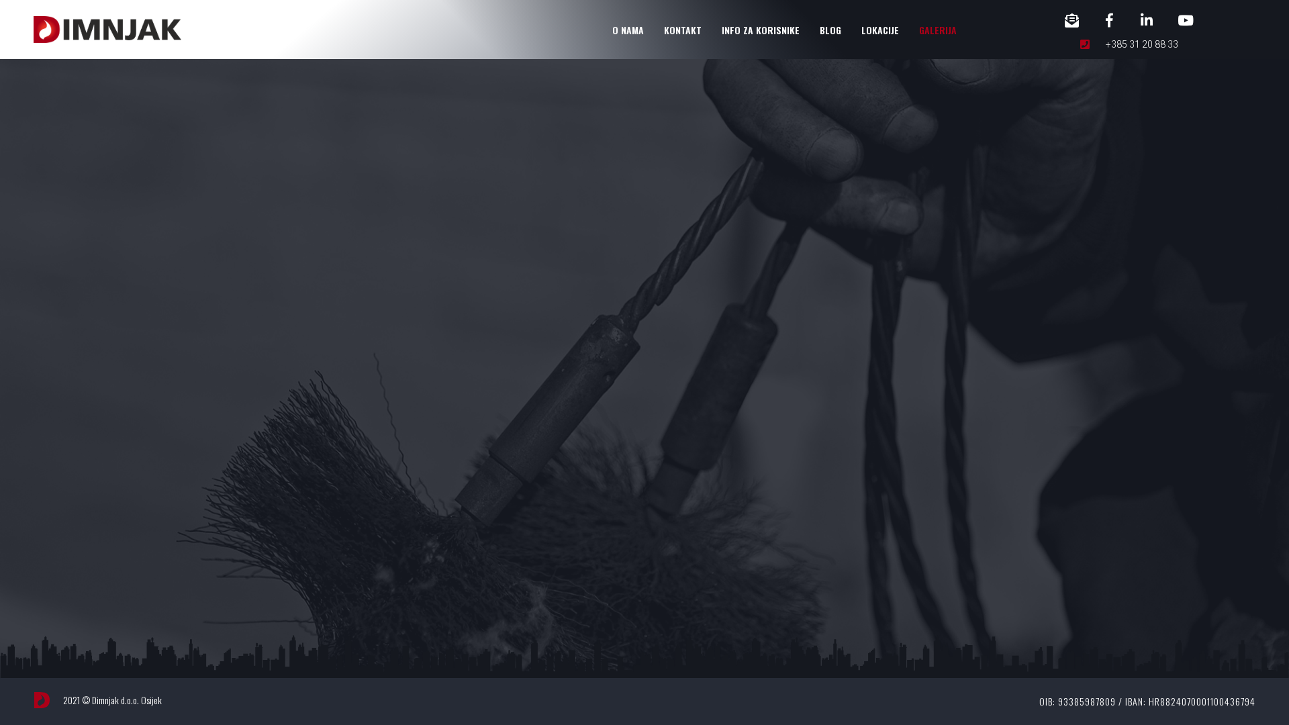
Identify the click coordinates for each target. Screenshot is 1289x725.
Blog (830, 30)
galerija (938, 30)
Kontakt (683, 30)
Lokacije (880, 30)
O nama (628, 30)
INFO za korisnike (761, 30)
